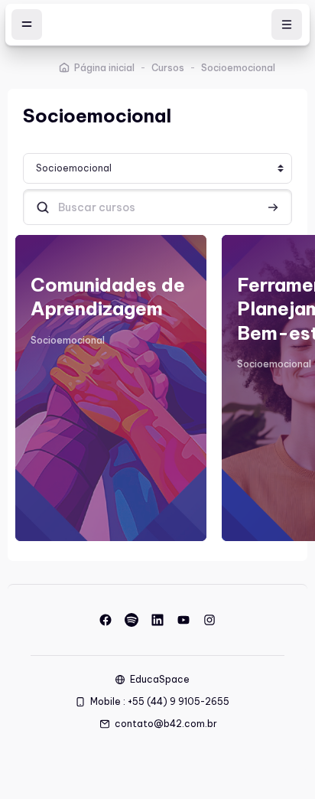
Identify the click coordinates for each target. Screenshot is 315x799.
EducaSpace (160, 679)
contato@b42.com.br (166, 723)
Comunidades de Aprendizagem (108, 296)
